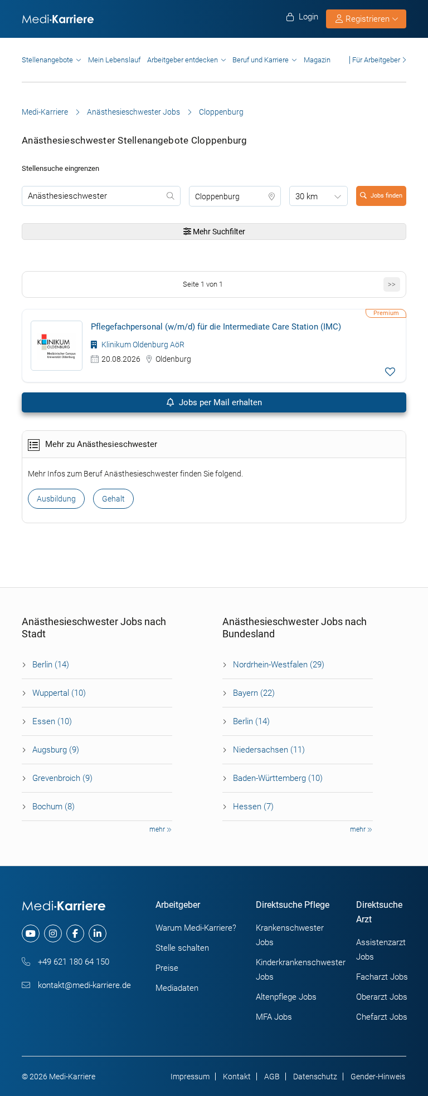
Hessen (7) (253, 807)
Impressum (190, 1076)
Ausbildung (56, 498)
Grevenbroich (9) (62, 778)
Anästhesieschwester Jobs (133, 111)
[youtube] (31, 933)
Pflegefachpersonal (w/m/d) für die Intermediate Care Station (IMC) (216, 327)
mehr (158, 829)
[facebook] (75, 933)
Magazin (317, 60)
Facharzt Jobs (382, 977)
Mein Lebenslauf (114, 60)
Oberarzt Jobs (381, 997)
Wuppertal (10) (59, 693)
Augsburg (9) (55, 750)
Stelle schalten (182, 948)
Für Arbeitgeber (376, 59)
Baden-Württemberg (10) (278, 778)
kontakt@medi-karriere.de (83, 985)
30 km (306, 196)
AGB (272, 1076)
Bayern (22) (254, 693)
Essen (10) (52, 721)
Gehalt (113, 498)
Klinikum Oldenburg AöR (142, 344)
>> (392, 284)
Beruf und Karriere (260, 60)
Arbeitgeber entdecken (182, 60)
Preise (166, 968)
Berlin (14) (50, 665)
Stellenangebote (47, 60)
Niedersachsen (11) (269, 750)
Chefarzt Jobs (381, 1017)
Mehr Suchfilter (218, 231)
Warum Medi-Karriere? (195, 928)
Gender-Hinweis (378, 1076)
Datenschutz (315, 1076)
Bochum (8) (53, 807)
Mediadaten (176, 988)
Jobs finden (386, 195)
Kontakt (237, 1076)
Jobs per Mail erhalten (219, 402)
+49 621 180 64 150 (72, 962)
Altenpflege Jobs (286, 997)
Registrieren (367, 19)
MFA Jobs (274, 1017)
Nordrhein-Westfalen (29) (278, 665)
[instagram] (53, 933)
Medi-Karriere (45, 111)
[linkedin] (97, 933)
